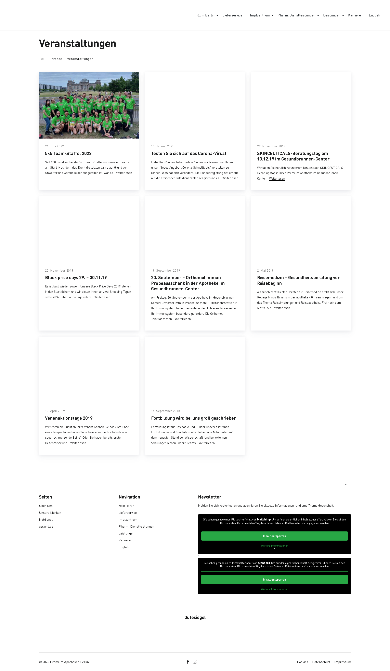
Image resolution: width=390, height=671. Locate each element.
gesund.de (46, 526)
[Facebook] (187, 661)
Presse (56, 58)
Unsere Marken (50, 512)
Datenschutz (321, 662)
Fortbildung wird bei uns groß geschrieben (193, 418)
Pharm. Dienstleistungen (296, 15)
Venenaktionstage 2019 (69, 418)
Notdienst (46, 519)
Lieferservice (232, 15)
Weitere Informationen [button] (274, 545)
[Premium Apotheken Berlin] (26, 15)
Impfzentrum (260, 15)
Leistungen (331, 15)
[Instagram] (194, 661)
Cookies (302, 662)
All (43, 58)
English (374, 15)
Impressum (342, 662)
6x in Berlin (206, 15)
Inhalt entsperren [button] (274, 536)
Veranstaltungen (80, 58)
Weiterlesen (124, 173)
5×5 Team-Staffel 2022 (68, 153)
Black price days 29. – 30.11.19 (76, 277)
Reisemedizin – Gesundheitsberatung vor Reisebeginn (298, 280)
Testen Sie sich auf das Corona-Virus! (188, 153)
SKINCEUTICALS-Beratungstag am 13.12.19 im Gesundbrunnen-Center (293, 156)
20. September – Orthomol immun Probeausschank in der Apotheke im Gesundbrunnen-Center (188, 282)
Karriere (354, 15)
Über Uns (46, 505)
